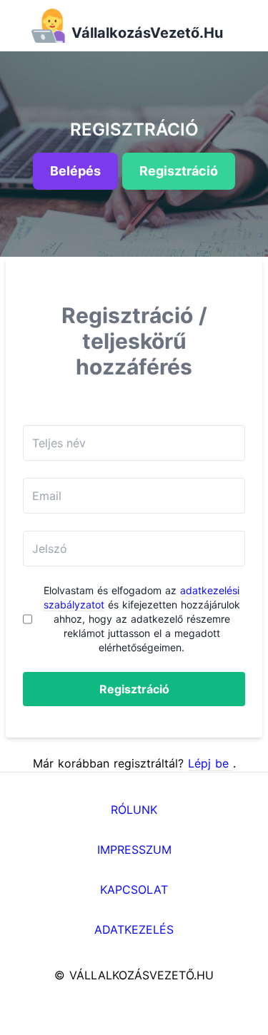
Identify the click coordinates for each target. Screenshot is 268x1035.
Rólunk (134, 809)
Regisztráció (134, 689)
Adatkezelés (134, 929)
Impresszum (134, 849)
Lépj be (210, 763)
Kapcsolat (134, 889)
